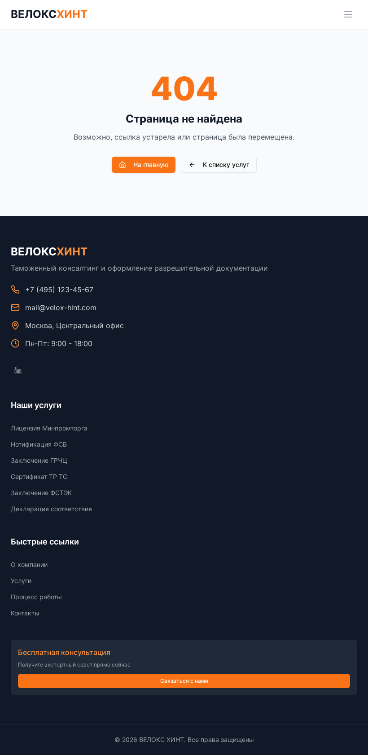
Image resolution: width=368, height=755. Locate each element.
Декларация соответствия (51, 509)
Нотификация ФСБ (39, 444)
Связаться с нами (184, 680)
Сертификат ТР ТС (39, 476)
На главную (150, 164)
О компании (29, 564)
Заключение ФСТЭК (41, 492)
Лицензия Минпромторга (49, 428)
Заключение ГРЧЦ (39, 460)
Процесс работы (36, 597)
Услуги (21, 580)
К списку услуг (226, 164)
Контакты (25, 613)
